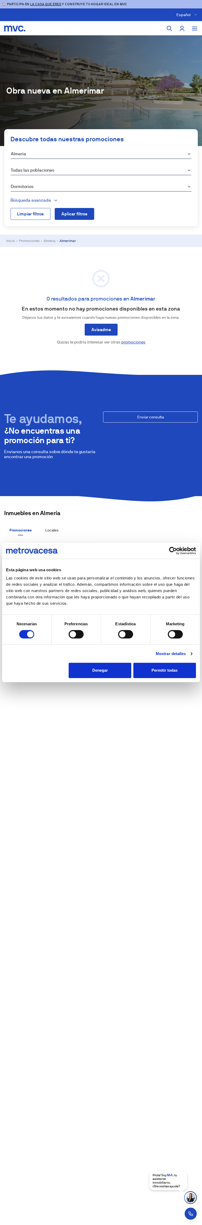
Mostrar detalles (171, 653)
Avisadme (101, 329)
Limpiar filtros (30, 213)
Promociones (29, 241)
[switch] (76, 634)
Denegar (100, 670)
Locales (52, 530)
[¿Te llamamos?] (191, 1214)
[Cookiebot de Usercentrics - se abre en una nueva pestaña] (173, 551)
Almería (49, 241)
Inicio (10, 241)
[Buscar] (169, 28)
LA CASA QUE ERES (45, 4)
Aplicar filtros (74, 213)
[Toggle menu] (194, 28)
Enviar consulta (150, 417)
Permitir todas (165, 670)
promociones (133, 342)
